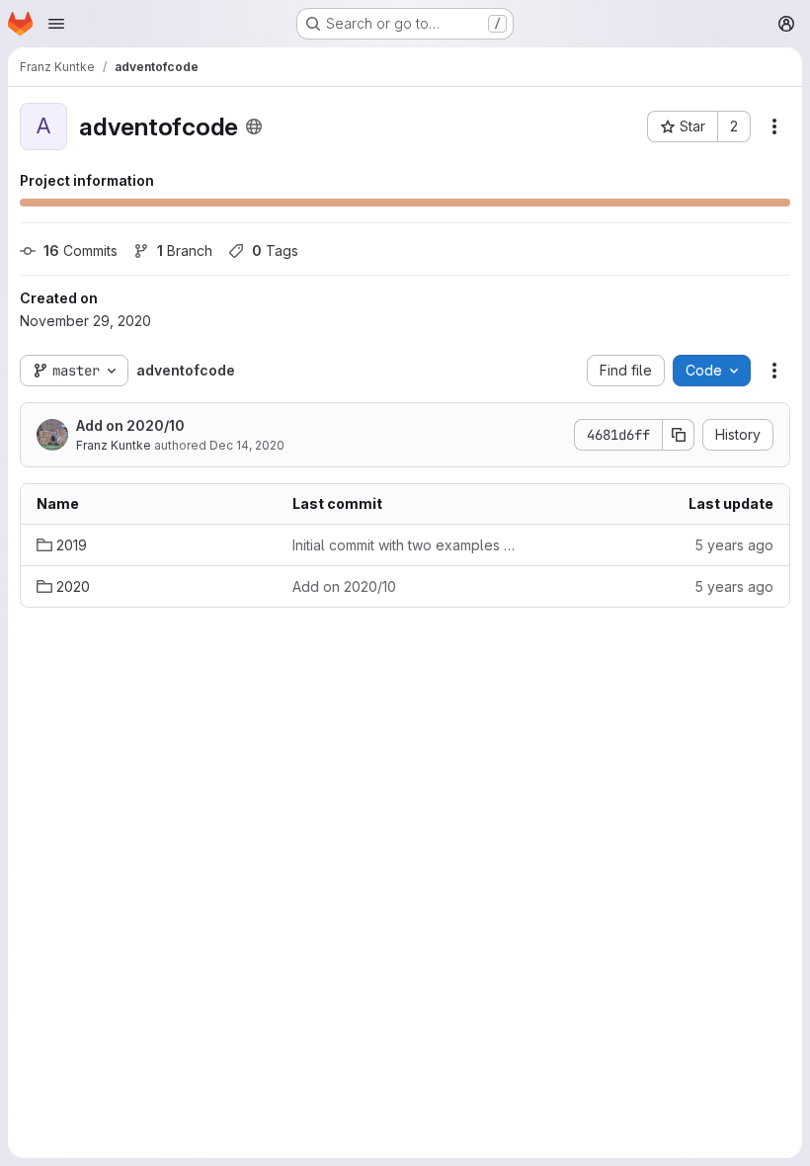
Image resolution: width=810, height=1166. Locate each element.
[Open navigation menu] (56, 24)
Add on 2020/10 (130, 425)
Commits (80, 250)
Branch (184, 250)
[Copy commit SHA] (678, 435)
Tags (275, 250)
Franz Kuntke (113, 445)
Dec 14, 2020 (246, 445)
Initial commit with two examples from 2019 (404, 545)
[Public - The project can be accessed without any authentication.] (254, 126)
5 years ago (733, 545)
